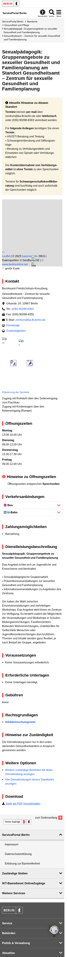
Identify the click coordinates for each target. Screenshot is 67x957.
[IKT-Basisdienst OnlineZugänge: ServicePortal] (17, 821)
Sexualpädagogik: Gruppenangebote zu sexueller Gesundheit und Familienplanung (30, 30)
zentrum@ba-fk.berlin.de (30, 319)
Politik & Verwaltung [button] (16, 943)
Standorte (32, 21)
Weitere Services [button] (13, 893)
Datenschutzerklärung (18, 854)
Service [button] (7, 923)
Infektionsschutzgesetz (20, 722)
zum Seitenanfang (46, 817)
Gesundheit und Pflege (16, 25)
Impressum (11, 844)
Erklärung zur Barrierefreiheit (22, 863)
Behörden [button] (8, 933)
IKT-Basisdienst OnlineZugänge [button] (23, 883)
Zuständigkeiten (16, 330)
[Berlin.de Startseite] (10, 3)
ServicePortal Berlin (12, 21)
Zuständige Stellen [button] (14, 873)
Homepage (13, 325)
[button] (33, 264)
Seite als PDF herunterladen (23, 803)
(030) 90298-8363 (23, 308)
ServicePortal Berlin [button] (16, 834)
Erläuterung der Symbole (15, 392)
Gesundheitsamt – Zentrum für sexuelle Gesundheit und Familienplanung (32, 37)
